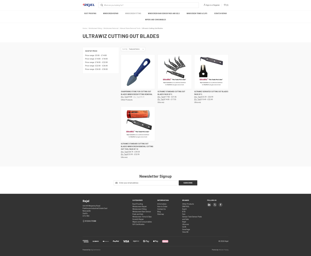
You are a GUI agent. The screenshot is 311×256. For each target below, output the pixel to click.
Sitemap (160, 214)
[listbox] (137, 49)
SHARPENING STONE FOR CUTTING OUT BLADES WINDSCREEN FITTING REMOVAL (136, 92)
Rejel (184, 222)
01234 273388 (90, 221)
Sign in (208, 5)
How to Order (162, 206)
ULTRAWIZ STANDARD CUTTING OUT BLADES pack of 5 (171, 92)
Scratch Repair (220, 13)
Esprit (184, 209)
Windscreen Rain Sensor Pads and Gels (164, 13)
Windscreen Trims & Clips (197, 13)
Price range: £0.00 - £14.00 (96, 55)
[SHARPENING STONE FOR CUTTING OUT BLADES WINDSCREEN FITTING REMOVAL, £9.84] (138, 72)
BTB (184, 212)
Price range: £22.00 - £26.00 (96, 66)
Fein (183, 214)
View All (185, 232)
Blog (159, 212)
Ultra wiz (185, 224)
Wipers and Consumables (155, 20)
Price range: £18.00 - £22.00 (96, 62)
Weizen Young (223, 250)
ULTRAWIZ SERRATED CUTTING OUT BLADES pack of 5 (211, 92)
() (227, 5)
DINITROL (185, 206)
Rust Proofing (90, 13)
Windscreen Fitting (133, 13)
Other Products (188, 204)
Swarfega (186, 229)
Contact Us (161, 209)
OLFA (184, 227)
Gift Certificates (138, 224)
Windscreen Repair (110, 13)
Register (216, 5)
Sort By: (125, 49)
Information (161, 204)
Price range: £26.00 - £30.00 (96, 69)
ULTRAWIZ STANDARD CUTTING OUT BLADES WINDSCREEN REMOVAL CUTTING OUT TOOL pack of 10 (137, 146)
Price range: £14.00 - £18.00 (96, 59)
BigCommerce (95, 250)
